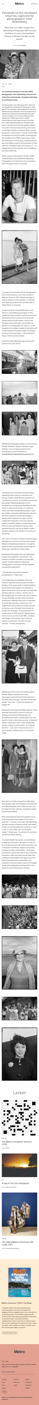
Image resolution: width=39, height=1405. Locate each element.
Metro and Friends (9, 1187)
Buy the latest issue (10, 1333)
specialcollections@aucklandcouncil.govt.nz (17, 454)
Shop (4, 1392)
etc (3, 86)
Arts (3, 1385)
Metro (6, 1148)
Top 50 (4, 1388)
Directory (34, 4)
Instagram (28, 1382)
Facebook (28, 1385)
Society (4, 1379)
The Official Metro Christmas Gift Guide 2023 (17, 1243)
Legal (15, 1385)
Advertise (17, 1382)
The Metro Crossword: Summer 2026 (17, 1143)
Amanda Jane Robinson (10, 1248)
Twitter (27, 1388)
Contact (16, 1379)
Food (3, 1382)
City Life (4, 1138)
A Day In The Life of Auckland (15, 1183)
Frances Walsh (22, 45)
